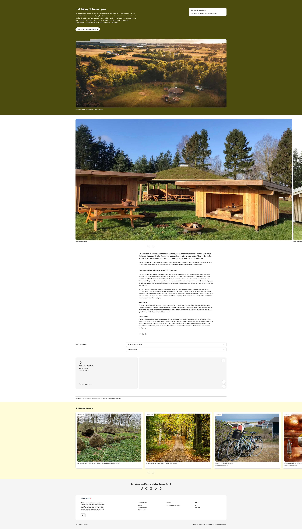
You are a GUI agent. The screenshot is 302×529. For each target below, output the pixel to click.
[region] (182, 373)
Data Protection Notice (198, 524)
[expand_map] (223, 360)
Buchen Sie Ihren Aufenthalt (86, 29)
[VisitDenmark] (86, 498)
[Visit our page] (146, 488)
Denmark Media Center (173, 505)
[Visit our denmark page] (141, 488)
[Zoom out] (224, 386)
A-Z (196, 505)
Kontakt (197, 507)
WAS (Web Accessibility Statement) (216, 524)
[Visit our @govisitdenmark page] (155, 488)
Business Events (142, 507)
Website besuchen (199, 10)
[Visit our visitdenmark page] (151, 488)
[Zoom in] (224, 382)
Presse (140, 505)
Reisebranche (142, 510)
